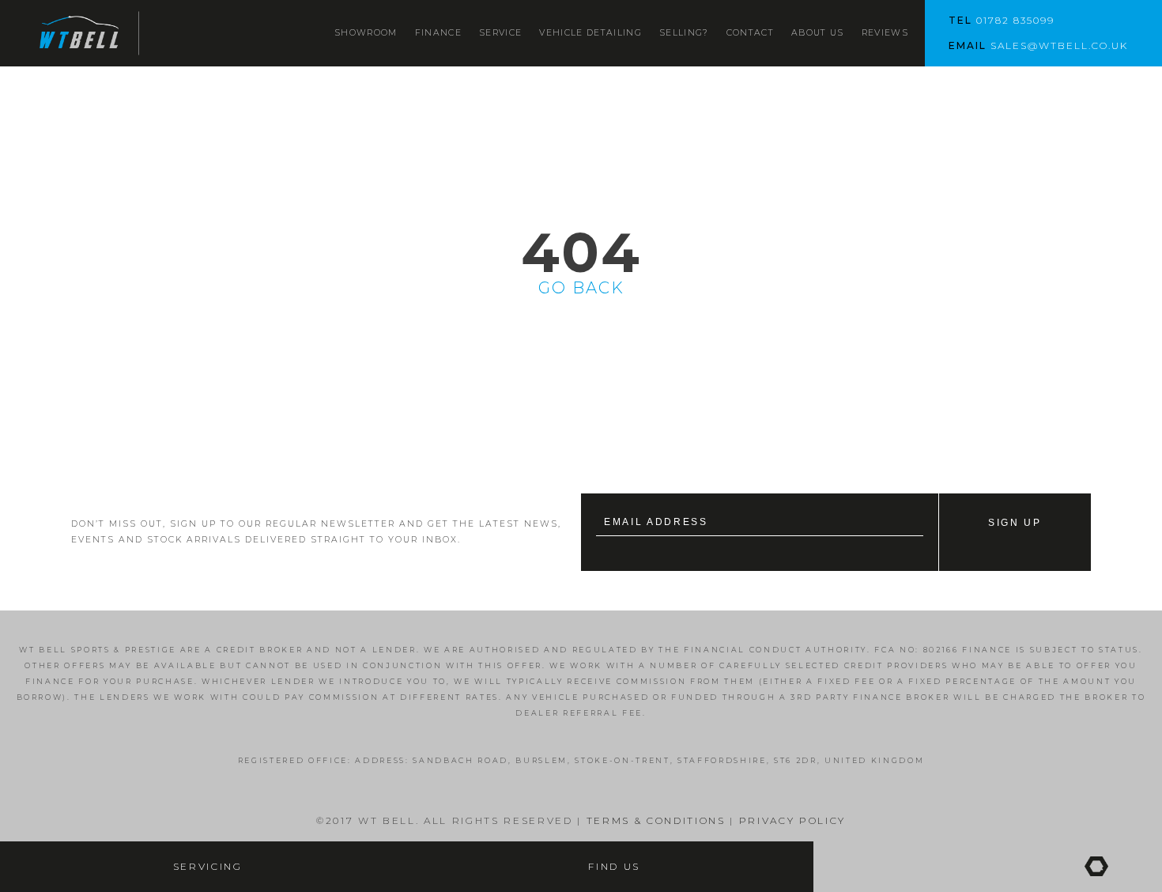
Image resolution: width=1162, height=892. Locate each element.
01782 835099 (1015, 20)
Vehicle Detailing (590, 33)
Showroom (366, 33)
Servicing (208, 866)
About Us (817, 33)
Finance (438, 33)
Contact (750, 33)
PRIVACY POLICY (792, 820)
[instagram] (976, 866)
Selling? (684, 33)
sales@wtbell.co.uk (1059, 45)
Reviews (885, 33)
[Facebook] (867, 866)
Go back (581, 287)
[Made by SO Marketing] (1096, 866)
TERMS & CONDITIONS (654, 820)
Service (500, 33)
